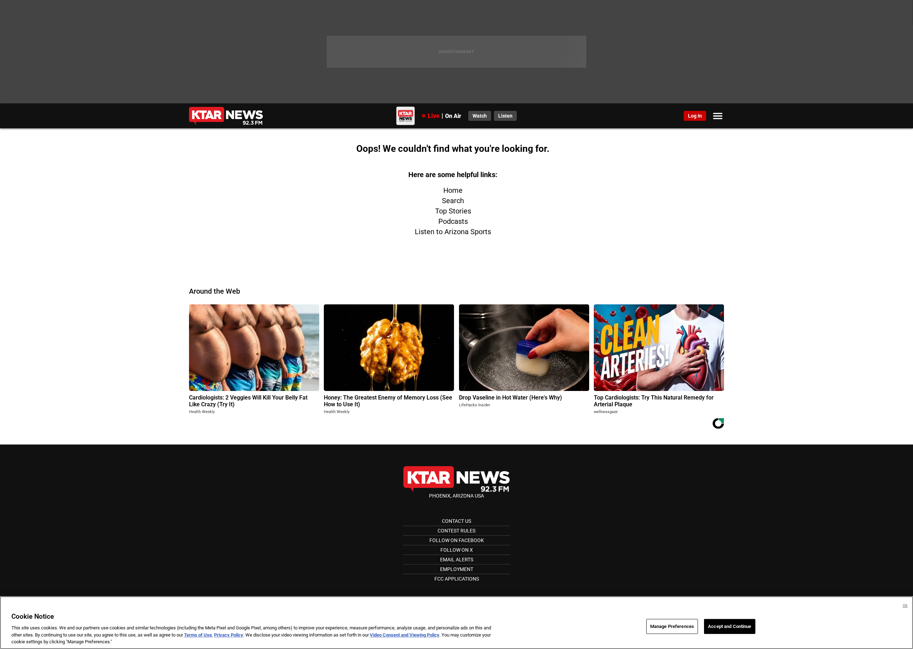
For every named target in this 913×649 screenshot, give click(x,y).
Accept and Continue (729, 626)
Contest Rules (456, 531)
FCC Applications (456, 579)
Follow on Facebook (456, 540)
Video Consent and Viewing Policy (404, 635)
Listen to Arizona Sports (453, 231)
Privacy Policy (228, 635)
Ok (905, 605)
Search (453, 200)
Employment (456, 569)
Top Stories (453, 211)
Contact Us (456, 521)
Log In (695, 116)
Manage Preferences (672, 626)
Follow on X (456, 550)
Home (453, 190)
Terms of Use (198, 635)
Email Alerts (456, 559)
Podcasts (453, 221)
